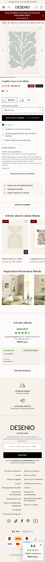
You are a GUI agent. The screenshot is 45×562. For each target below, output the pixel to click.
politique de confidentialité (22, 461)
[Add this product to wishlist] (40, 28)
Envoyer (22, 455)
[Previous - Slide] (3, 50)
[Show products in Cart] (41, 7)
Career (18, 484)
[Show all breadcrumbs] (4, 23)
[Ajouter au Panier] (26, 252)
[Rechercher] (9, 7)
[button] (33, 551)
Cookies (27, 488)
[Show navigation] (3, 7)
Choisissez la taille (10, 106)
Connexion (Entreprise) (11, 514)
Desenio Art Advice (31, 471)
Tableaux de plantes (18, 23)
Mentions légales (14, 479)
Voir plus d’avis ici (22, 370)
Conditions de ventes (32, 484)
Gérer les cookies (31, 505)
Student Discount (14, 499)
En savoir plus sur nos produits (22, 173)
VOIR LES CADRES (22, 205)
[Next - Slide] (42, 50)
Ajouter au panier (22, 118)
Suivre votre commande (33, 479)
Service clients (30, 475)
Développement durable (11, 488)
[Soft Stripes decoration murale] (17, 290)
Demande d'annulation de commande (33, 499)
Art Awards (16, 510)
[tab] (7, 76)
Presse (18, 475)
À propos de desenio (13, 471)
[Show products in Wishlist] (36, 7)
